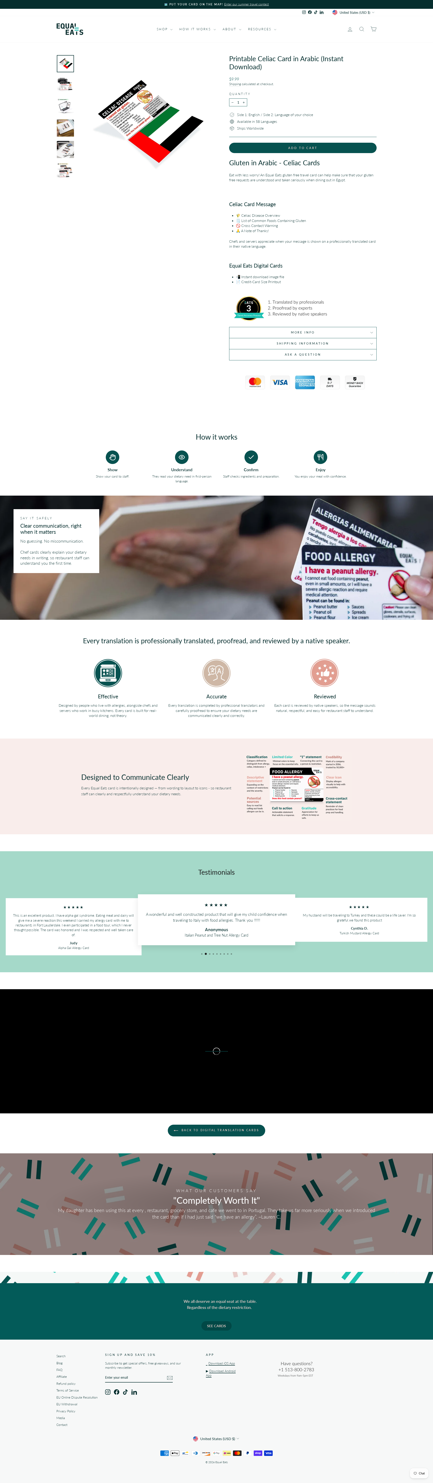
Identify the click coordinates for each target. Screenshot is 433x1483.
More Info (303, 332)
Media (60, 1418)
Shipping (235, 84)
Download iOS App (221, 1363)
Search (61, 1356)
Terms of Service (67, 1390)
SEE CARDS (216, 1326)
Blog (59, 1363)
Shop (163, 29)
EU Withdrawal (66, 1404)
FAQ (59, 1370)
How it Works (195, 29)
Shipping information (303, 343)
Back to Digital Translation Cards (219, 1130)
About (230, 29)
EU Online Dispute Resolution (77, 1397)
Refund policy (66, 1383)
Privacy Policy (65, 1411)
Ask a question (303, 354)
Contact (61, 1425)
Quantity (240, 94)
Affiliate (61, 1376)
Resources (260, 29)
